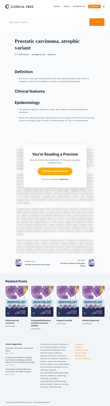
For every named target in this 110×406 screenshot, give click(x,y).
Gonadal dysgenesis (90, 320)
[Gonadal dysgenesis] (93, 301)
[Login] (104, 6)
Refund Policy (80, 356)
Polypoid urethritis (64, 320)
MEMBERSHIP (94, 6)
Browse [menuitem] (57, 6)
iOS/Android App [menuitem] (79, 6)
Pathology (52, 54)
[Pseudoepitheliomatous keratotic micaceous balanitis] (42, 301)
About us (78, 347)
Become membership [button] (55, 171)
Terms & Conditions (83, 358)
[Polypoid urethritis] (68, 301)
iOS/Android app (82, 350)
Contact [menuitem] (67, 6)
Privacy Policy (81, 353)
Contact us (79, 344)
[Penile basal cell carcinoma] (16, 301)
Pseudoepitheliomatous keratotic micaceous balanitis (41, 323)
